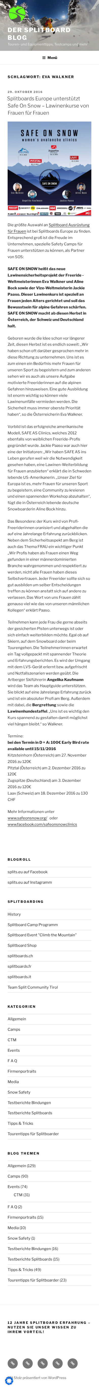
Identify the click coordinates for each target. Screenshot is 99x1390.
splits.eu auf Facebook (27, 872)
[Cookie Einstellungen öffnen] (9, 1383)
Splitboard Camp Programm (33, 924)
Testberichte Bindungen (29, 1102)
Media (13, 1082)
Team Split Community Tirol (33, 987)
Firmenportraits (22, 1071)
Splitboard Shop (22, 945)
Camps (14, 1029)
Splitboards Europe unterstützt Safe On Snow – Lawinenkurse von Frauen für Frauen (48, 105)
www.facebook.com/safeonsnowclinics (42, 824)
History (14, 914)
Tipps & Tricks (20, 1123)
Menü (52, 57)
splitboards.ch (20, 956)
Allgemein (17, 1019)
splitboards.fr (19, 966)
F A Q (12, 1061)
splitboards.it (19, 977)
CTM (12, 1040)
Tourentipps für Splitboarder (33, 1134)
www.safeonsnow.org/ (27, 818)
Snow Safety (19, 1092)
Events (14, 1050)
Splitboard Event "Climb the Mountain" (42, 935)
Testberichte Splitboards (30, 1113)
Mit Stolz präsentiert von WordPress (37, 1377)
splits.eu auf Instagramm (30, 882)
